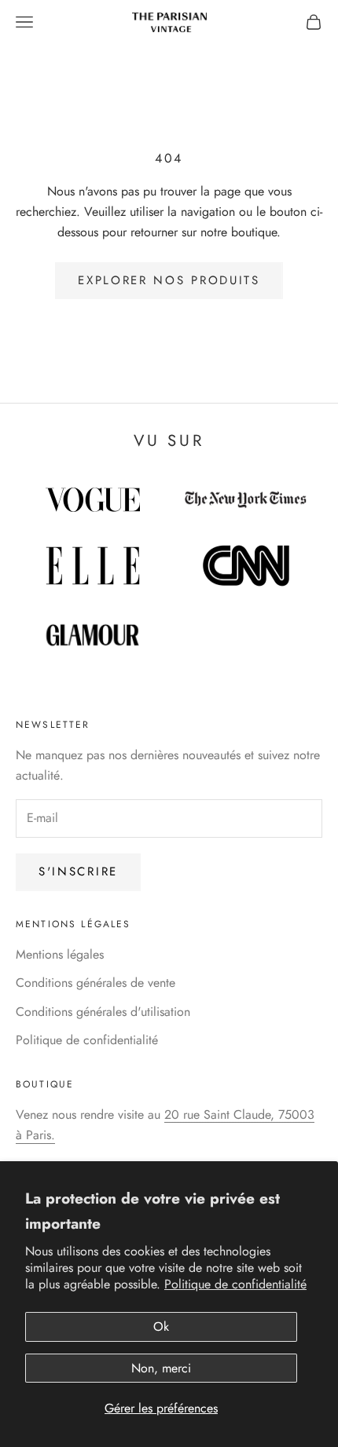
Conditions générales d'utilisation (103, 1012)
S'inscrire (78, 871)
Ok (161, 1326)
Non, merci (161, 1368)
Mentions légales (60, 954)
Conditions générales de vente (95, 983)
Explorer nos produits (169, 280)
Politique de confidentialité (235, 1284)
